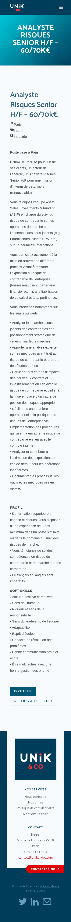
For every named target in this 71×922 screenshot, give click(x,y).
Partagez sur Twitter (22, 902)
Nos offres (35, 802)
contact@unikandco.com (35, 857)
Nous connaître (35, 797)
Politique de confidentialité (35, 808)
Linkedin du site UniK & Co (34, 902)
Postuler (23, 691)
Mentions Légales (35, 814)
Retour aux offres (34, 701)
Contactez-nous (45, 869)
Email (46, 902)
